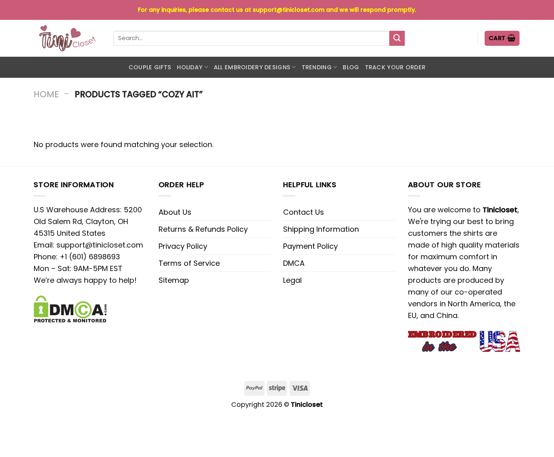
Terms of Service (189, 263)
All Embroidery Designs (252, 67)
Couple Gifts (150, 67)
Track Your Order (395, 67)
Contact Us (303, 212)
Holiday (189, 67)
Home (46, 94)
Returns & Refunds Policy (203, 229)
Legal (292, 280)
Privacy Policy (183, 246)
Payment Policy (310, 246)
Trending (317, 67)
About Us (175, 212)
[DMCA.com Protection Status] (70, 308)
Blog (351, 67)
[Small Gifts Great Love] (67, 38)
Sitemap (174, 280)
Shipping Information (321, 229)
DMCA (294, 263)
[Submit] (397, 38)
